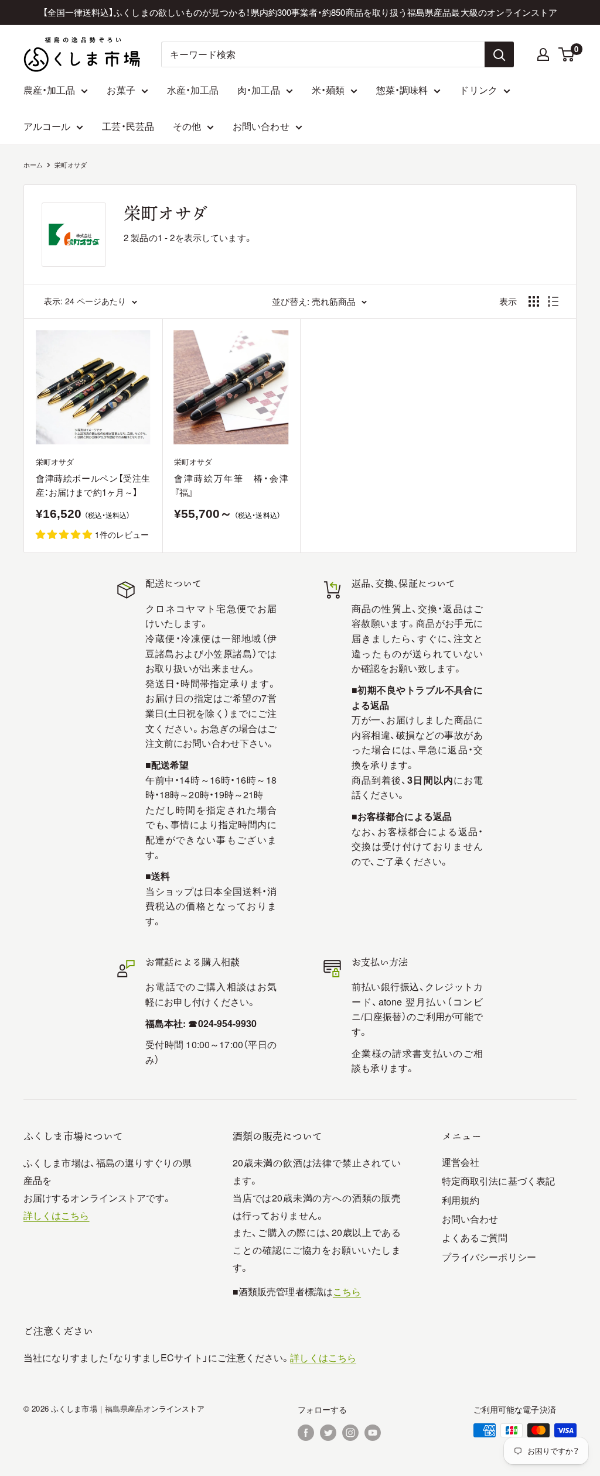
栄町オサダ (70, 164)
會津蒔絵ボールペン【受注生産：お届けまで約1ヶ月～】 (93, 484)
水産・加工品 (193, 90)
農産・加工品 (49, 90)
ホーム (33, 164)
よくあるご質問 (475, 1237)
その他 (187, 126)
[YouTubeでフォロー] (372, 1431)
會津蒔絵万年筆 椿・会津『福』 (231, 484)
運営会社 (460, 1162)
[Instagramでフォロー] (350, 1431)
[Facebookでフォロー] (306, 1431)
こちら (347, 1291)
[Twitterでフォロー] (328, 1431)
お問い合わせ (261, 126)
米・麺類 (328, 90)
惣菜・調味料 (402, 90)
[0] (567, 54)
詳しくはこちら (56, 1215)
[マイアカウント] (543, 54)
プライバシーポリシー (489, 1257)
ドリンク (478, 90)
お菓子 (121, 90)
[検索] (499, 54)
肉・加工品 (258, 90)
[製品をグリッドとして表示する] (534, 301)
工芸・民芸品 (128, 126)
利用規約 (460, 1200)
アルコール (46, 126)
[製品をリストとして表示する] (553, 301)
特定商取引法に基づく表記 (498, 1180)
